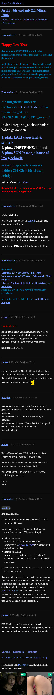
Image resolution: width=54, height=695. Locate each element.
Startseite (6, 651)
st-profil (31, 220)
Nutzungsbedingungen (12, 657)
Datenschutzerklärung (36, 657)
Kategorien (18, 651)
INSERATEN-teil (10, 590)
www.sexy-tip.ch (26, 545)
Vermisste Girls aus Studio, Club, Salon (21, 273)
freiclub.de (29, 107)
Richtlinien (32, 651)
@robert (6, 508)
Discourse (23, 664)
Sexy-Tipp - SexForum (12, 3)
